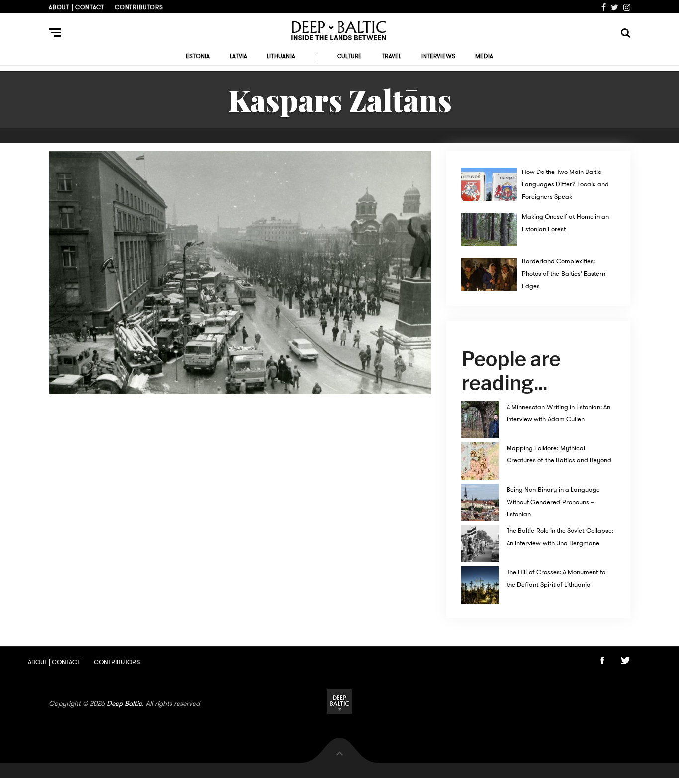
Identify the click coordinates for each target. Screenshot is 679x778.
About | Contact (77, 7)
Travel (391, 56)
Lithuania (281, 56)
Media (484, 56)
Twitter (614, 7)
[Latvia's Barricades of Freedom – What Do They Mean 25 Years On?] (240, 272)
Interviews (438, 56)
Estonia (198, 56)
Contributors (139, 7)
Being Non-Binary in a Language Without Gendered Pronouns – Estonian (553, 502)
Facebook (603, 7)
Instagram (626, 7)
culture (349, 56)
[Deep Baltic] (339, 30)
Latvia (238, 56)
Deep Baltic (124, 703)
